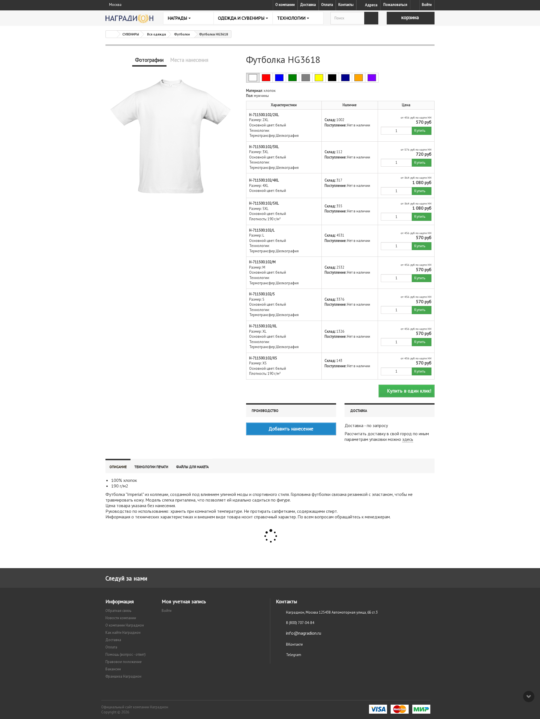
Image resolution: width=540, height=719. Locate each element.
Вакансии (113, 669)
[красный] (266, 78)
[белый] (253, 78)
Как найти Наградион (123, 632)
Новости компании (120, 618)
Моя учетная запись (184, 601)
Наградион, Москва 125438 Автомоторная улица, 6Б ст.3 (332, 612)
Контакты (346, 4)
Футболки (182, 34)
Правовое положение (123, 661)
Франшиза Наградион (123, 676)
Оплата (327, 4)
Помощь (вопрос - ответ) (125, 654)
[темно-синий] (345, 78)
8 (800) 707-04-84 (300, 622)
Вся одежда (156, 34)
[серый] (305, 78)
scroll (528, 696)
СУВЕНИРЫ (130, 34)
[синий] (279, 78)
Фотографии (149, 59)
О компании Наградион (124, 625)
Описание (118, 466)
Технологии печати (151, 466)
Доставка (308, 4)
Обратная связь (118, 610)
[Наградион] (129, 18)
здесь (407, 439)
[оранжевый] (358, 78)
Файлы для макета (192, 466)
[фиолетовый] (372, 78)
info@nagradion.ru (303, 633)
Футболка (115, 494)
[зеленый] (292, 78)
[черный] (332, 78)
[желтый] (319, 78)
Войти (427, 4)
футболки (321, 494)
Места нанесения (189, 59)
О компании (285, 4)
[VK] (414, 5)
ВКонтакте (294, 644)
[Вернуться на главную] (111, 34)
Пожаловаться (395, 4)
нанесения (165, 505)
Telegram (293, 654)
